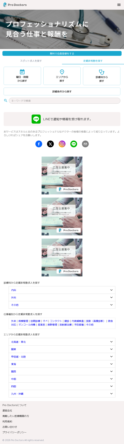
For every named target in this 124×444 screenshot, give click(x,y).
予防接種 (79, 324)
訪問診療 (35, 321)
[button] (62, 290)
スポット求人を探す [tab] (31, 60)
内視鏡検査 (78, 321)
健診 (66, 321)
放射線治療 (66, 324)
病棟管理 (23, 321)
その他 (89, 324)
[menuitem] (62, 405)
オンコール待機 (26, 324)
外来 (13, 321)
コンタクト (56, 321)
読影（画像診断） (96, 321)
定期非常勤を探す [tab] (93, 60)
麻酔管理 (52, 324)
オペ (45, 321)
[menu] (119, 5)
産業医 (41, 324)
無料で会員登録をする (62, 53)
